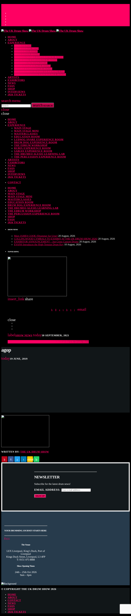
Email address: (47, 489)
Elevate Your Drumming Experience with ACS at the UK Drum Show (48, 341)
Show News (23, 335)
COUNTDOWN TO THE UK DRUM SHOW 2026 (35, 7)
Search (43, 105)
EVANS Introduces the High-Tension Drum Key (39, 244)
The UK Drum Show (34, 452)
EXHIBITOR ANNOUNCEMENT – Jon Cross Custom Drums (46, 241)
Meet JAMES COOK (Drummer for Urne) (36, 236)
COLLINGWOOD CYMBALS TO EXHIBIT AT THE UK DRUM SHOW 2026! (55, 239)
